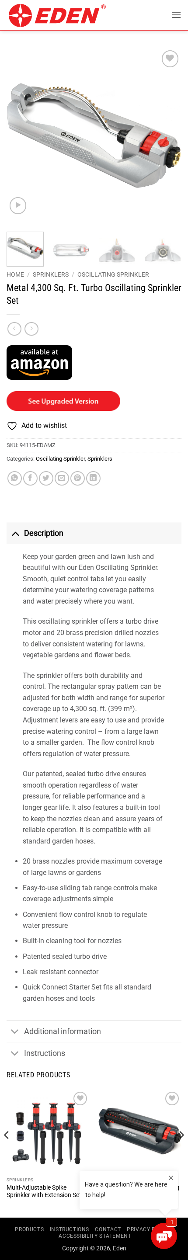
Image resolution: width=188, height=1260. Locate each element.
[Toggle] (15, 533)
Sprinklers (51, 274)
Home (15, 274)
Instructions (44, 1053)
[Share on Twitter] (46, 478)
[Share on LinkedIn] (93, 478)
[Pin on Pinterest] (77, 478)
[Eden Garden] (66, 15)
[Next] (167, 135)
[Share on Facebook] (30, 478)
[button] (176, 14)
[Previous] (21, 135)
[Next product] (14, 329)
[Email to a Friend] (62, 478)
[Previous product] (31, 329)
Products (29, 1229)
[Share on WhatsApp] (14, 478)
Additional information (62, 1031)
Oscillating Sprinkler (113, 274)
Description (43, 533)
